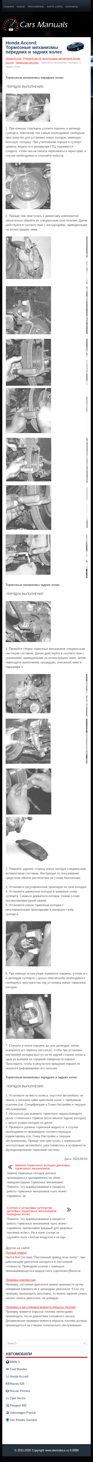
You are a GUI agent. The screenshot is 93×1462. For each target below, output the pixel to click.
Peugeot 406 (18, 1405)
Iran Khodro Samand (23, 1420)
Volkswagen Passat (23, 1412)
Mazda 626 (17, 1383)
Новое (21, 6)
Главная (8, 6)
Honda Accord (13, 58)
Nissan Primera (20, 1391)
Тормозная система (27, 62)
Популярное (36, 6)
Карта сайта (55, 6)
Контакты (72, 6)
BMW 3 (15, 1362)
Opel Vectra (17, 1398)
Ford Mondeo (18, 1369)
